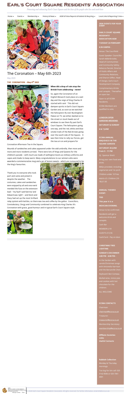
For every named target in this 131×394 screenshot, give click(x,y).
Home (10, 16)
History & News (49, 16)
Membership (32, 16)
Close (23, 392)
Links (101, 338)
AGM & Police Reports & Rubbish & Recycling (77, 16)
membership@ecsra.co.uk (110, 328)
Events (20, 16)
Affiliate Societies (107, 335)
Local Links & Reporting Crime (110, 16)
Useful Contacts (106, 341)
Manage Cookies (16, 392)
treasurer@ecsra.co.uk (109, 320)
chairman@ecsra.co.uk (109, 311)
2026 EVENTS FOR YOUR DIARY (110, 24)
